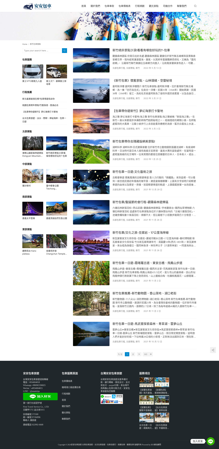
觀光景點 (154, 5)
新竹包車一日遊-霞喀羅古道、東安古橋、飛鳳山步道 (147, 263)
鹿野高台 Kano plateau (29, 252)
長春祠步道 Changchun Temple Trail (55, 252)
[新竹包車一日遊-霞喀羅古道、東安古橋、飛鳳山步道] (91, 273)
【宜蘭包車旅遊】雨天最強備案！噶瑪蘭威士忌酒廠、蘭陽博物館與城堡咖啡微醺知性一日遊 (145, 391)
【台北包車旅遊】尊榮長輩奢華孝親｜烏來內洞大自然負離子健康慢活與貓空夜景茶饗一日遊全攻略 (161, 409)
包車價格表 (125, 5)
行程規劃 (140, 5)
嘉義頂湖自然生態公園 (56, 218)
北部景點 (130, 68)
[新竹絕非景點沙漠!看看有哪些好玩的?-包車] (91, 60)
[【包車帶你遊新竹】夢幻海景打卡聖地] (91, 121)
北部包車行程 (118, 68)
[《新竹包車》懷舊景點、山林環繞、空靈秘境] (91, 91)
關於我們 (95, 5)
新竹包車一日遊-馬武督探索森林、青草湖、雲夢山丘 (147, 324)
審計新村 (26, 185)
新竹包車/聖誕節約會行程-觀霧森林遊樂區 (140, 202)
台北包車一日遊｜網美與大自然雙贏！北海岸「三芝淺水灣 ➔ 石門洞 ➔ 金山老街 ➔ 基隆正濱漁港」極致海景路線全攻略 (146, 427)
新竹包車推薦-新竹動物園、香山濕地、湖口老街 (144, 293)
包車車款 (109, 5)
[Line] (211, 441)
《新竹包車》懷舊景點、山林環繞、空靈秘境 (142, 80)
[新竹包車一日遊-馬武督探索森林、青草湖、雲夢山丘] (91, 334)
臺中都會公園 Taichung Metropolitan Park (54, 187)
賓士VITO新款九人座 (32, 81)
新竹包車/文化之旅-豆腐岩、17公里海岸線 (140, 232)
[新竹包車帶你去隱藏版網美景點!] (91, 151)
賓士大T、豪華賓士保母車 (56, 82)
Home (24, 44)
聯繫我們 (182, 5)
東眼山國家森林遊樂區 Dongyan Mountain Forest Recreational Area (32, 154)
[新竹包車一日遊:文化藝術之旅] (91, 182)
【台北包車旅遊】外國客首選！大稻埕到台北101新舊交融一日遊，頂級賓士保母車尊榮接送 (161, 427)
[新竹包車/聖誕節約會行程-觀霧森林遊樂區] (91, 212)
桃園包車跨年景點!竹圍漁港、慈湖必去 (40, 105)
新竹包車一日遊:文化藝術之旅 (132, 172)
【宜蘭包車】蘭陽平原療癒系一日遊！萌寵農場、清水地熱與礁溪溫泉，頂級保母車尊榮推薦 (145, 409)
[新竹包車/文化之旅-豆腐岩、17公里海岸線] (91, 243)
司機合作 (168, 5)
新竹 (138, 68)
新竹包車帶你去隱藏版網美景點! (133, 141)
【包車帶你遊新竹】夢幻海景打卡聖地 (137, 111)
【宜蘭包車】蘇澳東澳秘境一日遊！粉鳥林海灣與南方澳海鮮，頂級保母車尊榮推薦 (161, 391)
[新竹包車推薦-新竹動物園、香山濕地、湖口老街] (91, 303)
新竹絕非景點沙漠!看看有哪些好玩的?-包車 (141, 50)
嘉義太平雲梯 (28, 218)
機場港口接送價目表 (71, 387)
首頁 (83, 5)
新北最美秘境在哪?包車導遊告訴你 (38, 98)
